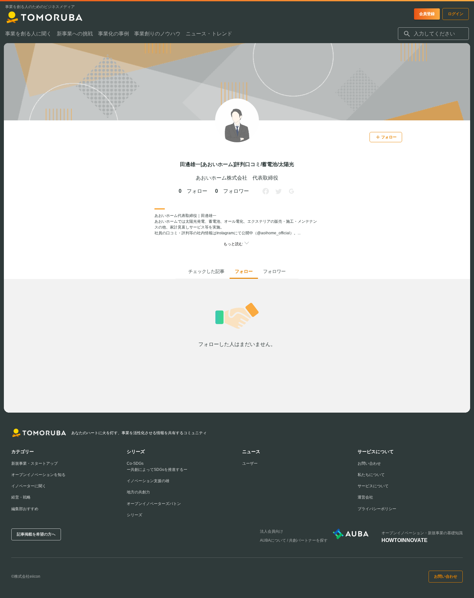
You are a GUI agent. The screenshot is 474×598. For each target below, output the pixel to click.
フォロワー (274, 271)
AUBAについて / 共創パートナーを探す (294, 540)
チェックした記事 (206, 271)
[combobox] (433, 33)
